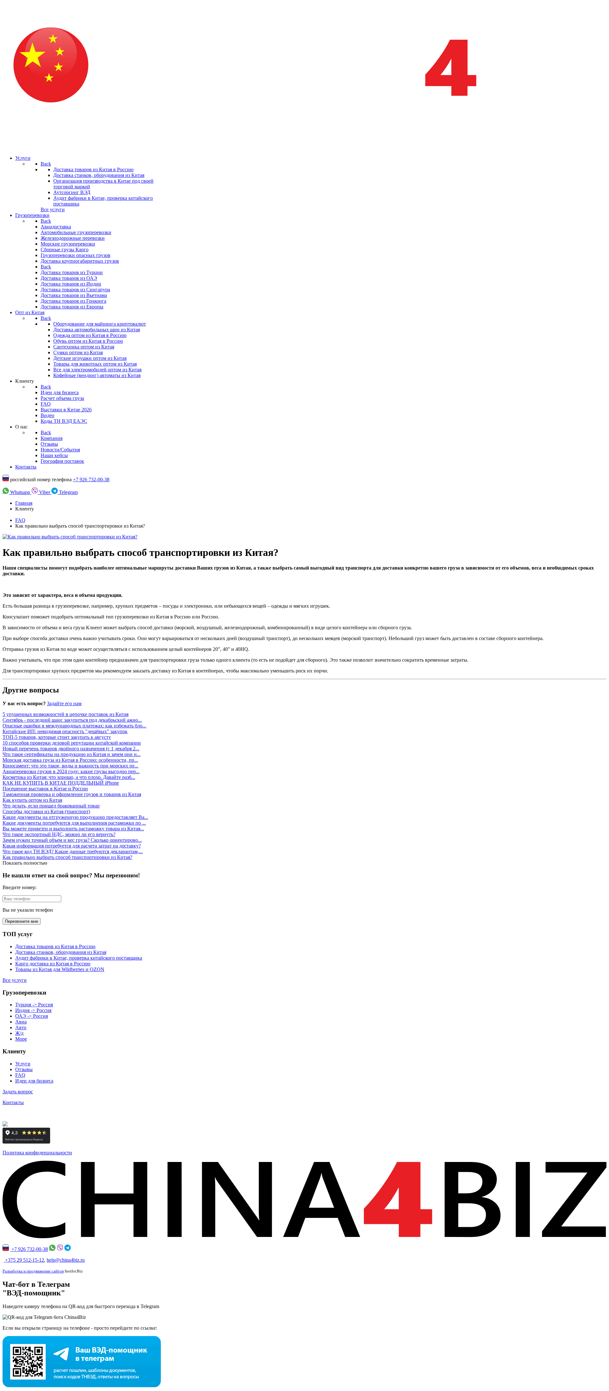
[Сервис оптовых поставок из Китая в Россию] (304, 1236)
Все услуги (53, 209)
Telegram (68, 492)
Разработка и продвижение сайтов (33, 1271)
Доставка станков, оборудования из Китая (60, 952)
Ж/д (19, 1033)
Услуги (22, 1063)
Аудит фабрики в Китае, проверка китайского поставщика (78, 958)
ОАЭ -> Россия (31, 1016)
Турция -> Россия (34, 1004)
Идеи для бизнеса (34, 1081)
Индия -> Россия (33, 1010)
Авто (20, 1027)
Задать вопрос (18, 1091)
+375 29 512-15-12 (24, 1260)
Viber (44, 492)
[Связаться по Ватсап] (52, 1249)
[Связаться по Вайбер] (60, 1249)
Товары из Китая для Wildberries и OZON (59, 969)
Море (21, 1039)
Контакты (13, 1102)
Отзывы (24, 1069)
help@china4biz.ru (66, 1260)
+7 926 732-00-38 (91, 479)
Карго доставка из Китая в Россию (52, 963)
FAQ (20, 1075)
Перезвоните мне (21, 921)
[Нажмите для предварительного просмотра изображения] (70, 536)
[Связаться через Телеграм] (67, 1249)
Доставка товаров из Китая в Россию (55, 946)
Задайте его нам (64, 703)
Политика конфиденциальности (37, 1152)
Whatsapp (20, 492)
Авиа (21, 1021)
